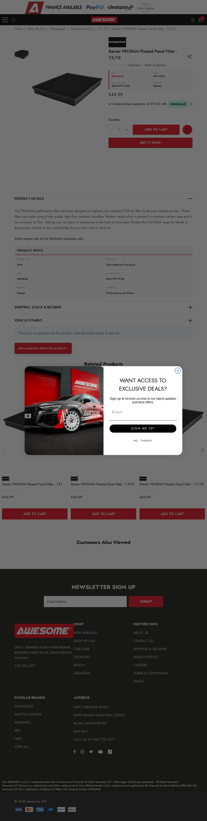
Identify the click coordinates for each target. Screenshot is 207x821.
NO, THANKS (143, 441)
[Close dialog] (177, 370)
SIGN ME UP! (143, 428)
